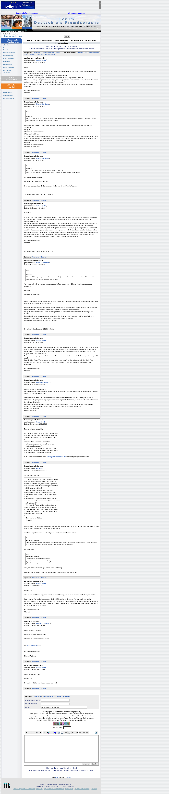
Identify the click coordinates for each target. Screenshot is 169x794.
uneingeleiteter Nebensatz (56, 457)
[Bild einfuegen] (58, 732)
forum (56, 777)
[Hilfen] (96, 732)
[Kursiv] (30, 732)
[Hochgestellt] (44, 732)
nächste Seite (94, 53)
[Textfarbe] (48, 732)
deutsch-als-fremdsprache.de (27, 13)
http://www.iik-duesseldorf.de (54, 789)
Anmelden (40, 55)
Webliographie (8, 95)
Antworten (35, 98)
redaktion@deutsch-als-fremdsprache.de (28, 789)
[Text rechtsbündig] (87, 732)
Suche (32, 55)
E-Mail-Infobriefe (8, 58)
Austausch (12, 36)
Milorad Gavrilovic (42, 104)
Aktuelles (6, 45)
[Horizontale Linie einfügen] (66, 732)
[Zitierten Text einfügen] (73, 732)
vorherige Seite (82, 53)
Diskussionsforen (9, 52)
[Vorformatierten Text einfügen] (76, 732)
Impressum (69, 789)
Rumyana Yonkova (43, 382)
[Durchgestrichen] (37, 732)
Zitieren (43, 98)
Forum (20, 36)
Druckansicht (50, 55)
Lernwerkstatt (7, 64)
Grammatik (7, 61)
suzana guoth (41, 60)
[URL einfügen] (55, 732)
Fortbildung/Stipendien (7, 71)
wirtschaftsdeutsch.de (76, 13)
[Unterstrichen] (33, 732)
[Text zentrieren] (83, 732)
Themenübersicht (48, 53)
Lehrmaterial (7, 92)
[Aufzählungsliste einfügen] (69, 732)
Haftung (94, 789)
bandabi (39, 468)
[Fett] (26, 732)
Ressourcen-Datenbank (7, 49)
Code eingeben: (57, 728)
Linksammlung (8, 55)
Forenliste (36, 53)
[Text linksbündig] (80, 732)
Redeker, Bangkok (43, 623)
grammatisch (32, 645)
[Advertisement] (112, 37)
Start (5, 36)
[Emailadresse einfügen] (62, 732)
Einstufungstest (8, 67)
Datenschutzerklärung (82, 789)
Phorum (68, 777)
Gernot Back (41, 422)
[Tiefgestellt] (40, 732)
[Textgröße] (51, 732)
